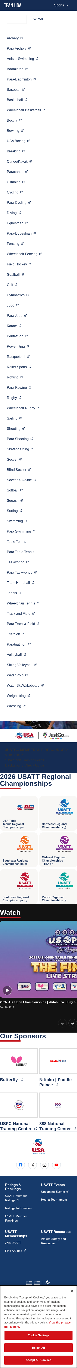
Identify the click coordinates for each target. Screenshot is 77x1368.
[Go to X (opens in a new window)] (32, 1165)
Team (20, 583)
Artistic (22, 59)
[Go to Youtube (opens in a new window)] (56, 1165)
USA (18, 141)
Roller (19, 367)
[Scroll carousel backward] (62, 1023)
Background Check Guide (24, 765)
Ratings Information (18, 1208)
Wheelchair (26, 110)
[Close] (72, 1291)
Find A (15, 1250)
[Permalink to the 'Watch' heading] (23, 912)
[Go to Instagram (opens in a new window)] (44, 1165)
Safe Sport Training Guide (24, 760)
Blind (19, 470)
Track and (21, 613)
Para (19, 48)
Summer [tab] (16, 19)
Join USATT (13, 1242)
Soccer (21, 480)
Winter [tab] (38, 19)
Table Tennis (16, 541)
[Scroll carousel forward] (72, 1023)
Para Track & (23, 624)
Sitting (22, 665)
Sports (59, 5)
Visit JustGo (14, 755)
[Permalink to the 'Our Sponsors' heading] (48, 1036)
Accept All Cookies (38, 1360)
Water (17, 675)
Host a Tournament (54, 1199)
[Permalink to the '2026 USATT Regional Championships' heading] (54, 783)
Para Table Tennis (20, 552)
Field (19, 264)
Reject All (38, 1347)
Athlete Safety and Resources (53, 1241)
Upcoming (55, 1191)
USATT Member (20, 1198)
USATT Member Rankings (16, 1218)
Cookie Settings (38, 1335)
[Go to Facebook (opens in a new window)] (20, 1165)
